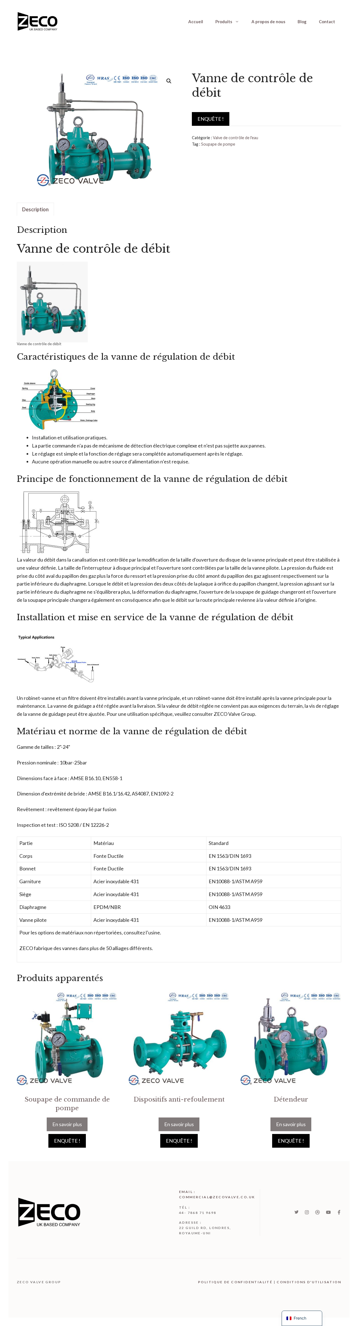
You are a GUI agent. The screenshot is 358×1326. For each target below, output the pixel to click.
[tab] (35, 209)
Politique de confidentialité (235, 1282)
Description (35, 209)
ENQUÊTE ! (210, 119)
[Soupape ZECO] (38, 21)
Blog (302, 21)
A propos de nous (268, 21)
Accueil (195, 21)
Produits (223, 21)
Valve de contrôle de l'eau (235, 137)
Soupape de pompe (218, 144)
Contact (327, 21)
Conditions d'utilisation (309, 1282)
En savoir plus (67, 1124)
